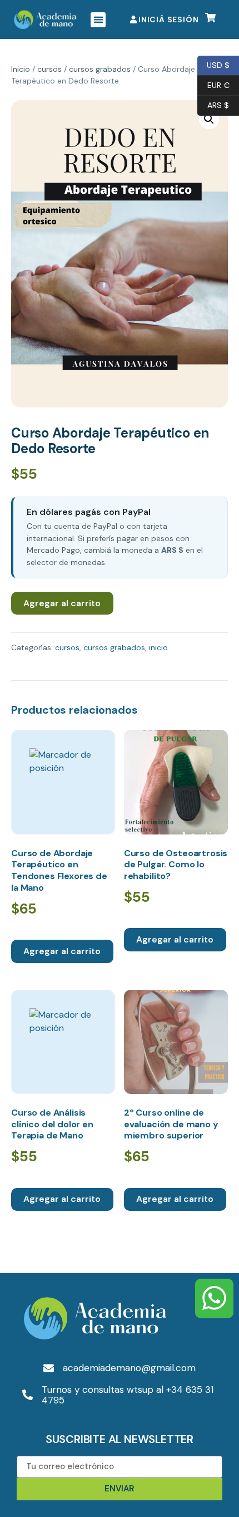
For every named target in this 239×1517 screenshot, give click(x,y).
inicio (158, 647)
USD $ (213, 64)
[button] (98, 19)
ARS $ (213, 104)
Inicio (20, 69)
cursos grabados (100, 69)
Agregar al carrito (62, 603)
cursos (49, 69)
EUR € (213, 84)
